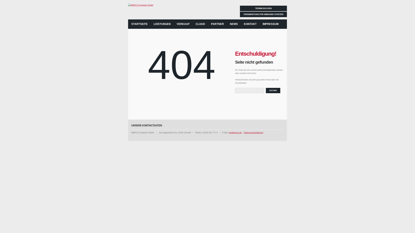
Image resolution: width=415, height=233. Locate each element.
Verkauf (183, 24)
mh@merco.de (235, 133)
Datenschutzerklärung (253, 133)
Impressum (271, 24)
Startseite (139, 24)
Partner (217, 24)
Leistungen (162, 24)
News (234, 24)
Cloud (200, 24)
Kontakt (250, 24)
